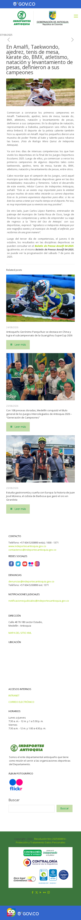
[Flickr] (31, 565)
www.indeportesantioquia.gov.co (27, 546)
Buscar (14, 800)
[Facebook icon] (32, 892)
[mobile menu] (76, 16)
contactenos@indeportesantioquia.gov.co (32, 549)
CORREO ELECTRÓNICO (21, 702)
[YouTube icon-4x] (25, 565)
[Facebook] (11, 565)
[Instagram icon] (48, 892)
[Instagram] (37, 565)
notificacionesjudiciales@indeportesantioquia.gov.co (38, 600)
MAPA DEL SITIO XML (19, 632)
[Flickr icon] (44, 892)
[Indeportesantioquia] (40, 17)
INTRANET (13, 695)
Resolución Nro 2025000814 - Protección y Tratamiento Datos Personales (41, 840)
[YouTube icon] (40, 892)
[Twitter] (18, 565)
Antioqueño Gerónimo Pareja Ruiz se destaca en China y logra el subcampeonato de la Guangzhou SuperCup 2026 (39, 333)
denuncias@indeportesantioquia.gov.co (31, 581)
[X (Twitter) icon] (36, 892)
